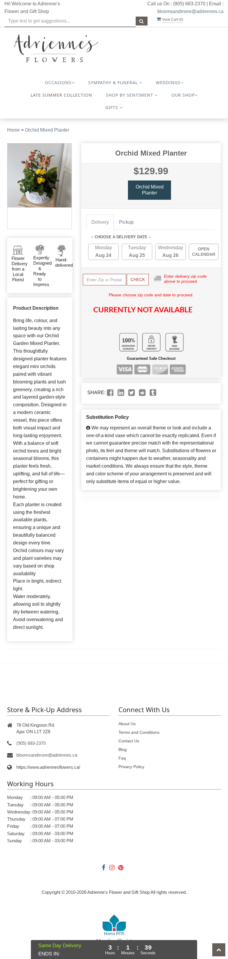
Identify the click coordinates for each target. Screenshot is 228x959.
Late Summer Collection (61, 95)
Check (138, 279)
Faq (122, 758)
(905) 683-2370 (31, 743)
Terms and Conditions (138, 732)
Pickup (126, 222)
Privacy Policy (131, 766)
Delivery (100, 222)
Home (13, 129)
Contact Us (128, 741)
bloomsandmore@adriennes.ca (190, 11)
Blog (122, 749)
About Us (127, 723)
